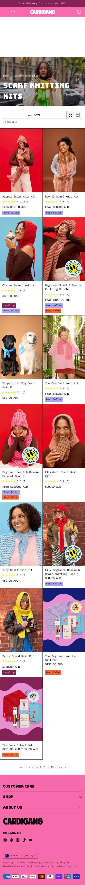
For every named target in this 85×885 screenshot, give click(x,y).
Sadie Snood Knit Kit (18, 656)
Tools (4, 46)
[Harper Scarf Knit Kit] (21, 160)
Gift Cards (51, 34)
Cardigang (34, 862)
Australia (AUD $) (21, 855)
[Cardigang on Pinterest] (11, 840)
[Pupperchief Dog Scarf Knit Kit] (21, 347)
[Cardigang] (42, 12)
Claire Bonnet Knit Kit (19, 285)
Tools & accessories (28, 46)
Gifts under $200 (12, 42)
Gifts (33, 34)
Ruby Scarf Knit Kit (17, 570)
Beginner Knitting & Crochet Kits (25, 22)
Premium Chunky (40, 50)
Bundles (48, 30)
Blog (49, 54)
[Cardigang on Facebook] (5, 840)
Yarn (52, 46)
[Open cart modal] (79, 12)
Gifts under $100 (42, 38)
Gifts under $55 (12, 38)
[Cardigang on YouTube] (30, 840)
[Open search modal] (13, 12)
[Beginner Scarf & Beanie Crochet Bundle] (21, 436)
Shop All (31, 30)
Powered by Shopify (57, 862)
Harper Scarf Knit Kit (19, 196)
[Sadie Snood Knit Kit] (21, 620)
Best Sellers (9, 30)
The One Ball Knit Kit (61, 383)
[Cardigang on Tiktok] (24, 840)
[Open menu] (5, 12)
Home (6, 75)
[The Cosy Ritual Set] (21, 709)
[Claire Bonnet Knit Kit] (21, 249)
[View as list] (78, 115)
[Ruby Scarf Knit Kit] (21, 534)
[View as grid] (70, 115)
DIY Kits (6, 18)
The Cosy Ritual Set (17, 745)
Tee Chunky (32, 54)
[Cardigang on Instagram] (17, 840)
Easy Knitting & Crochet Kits (22, 26)
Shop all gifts (42, 42)
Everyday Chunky (12, 50)
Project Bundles (12, 34)
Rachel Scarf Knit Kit (61, 196)
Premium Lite (9, 54)
